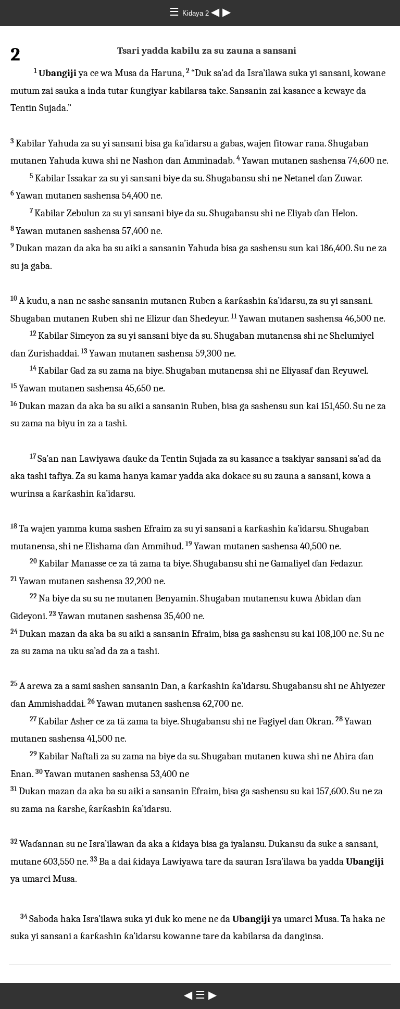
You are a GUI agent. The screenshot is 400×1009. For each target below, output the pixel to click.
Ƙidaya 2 (196, 13)
